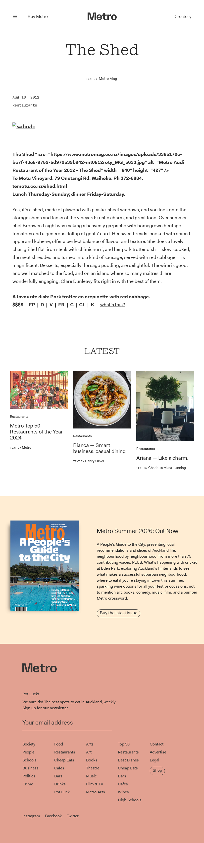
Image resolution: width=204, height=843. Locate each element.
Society (28, 744)
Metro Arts (95, 792)
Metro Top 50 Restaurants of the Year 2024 (36, 431)
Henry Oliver (88, 461)
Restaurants (24, 105)
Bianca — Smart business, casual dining (99, 448)
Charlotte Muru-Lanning (161, 467)
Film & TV (94, 784)
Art (89, 752)
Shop (157, 770)
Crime (27, 784)
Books (91, 760)
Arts (90, 744)
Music (91, 776)
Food (58, 744)
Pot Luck (62, 792)
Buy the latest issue (118, 613)
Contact (156, 744)
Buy (38, 16)
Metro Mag (108, 78)
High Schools (130, 800)
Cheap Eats (64, 760)
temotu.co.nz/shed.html (39, 186)
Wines (123, 792)
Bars (58, 776)
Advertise (158, 752)
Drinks (60, 784)
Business (30, 768)
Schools (29, 760)
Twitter (73, 816)
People (28, 752)
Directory (182, 16)
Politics (28, 776)
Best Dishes (128, 760)
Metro (20, 447)
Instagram (31, 816)
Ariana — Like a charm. (162, 457)
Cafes (59, 768)
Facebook (53, 816)
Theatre (92, 768)
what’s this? (112, 305)
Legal (154, 760)
